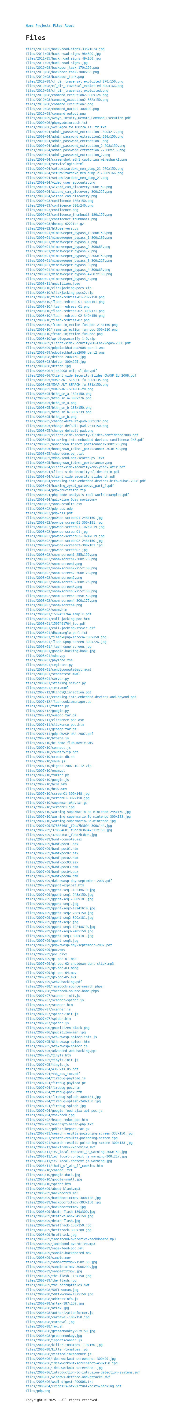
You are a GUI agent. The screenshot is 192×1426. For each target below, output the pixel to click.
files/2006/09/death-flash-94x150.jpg (59, 1216)
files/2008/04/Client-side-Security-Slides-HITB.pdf (72, 472)
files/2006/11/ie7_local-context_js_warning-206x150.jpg (76, 1152)
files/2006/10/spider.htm (48, 1184)
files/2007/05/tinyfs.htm (48, 1055)
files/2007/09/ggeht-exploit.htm (55, 885)
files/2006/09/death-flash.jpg (53, 1221)
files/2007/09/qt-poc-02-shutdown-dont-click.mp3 (70, 963)
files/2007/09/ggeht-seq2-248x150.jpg (59, 913)
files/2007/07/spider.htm (48, 1019)
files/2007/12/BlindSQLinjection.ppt (58, 692)
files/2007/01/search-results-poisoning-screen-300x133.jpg (79, 1143)
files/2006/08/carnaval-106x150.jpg (57, 1317)
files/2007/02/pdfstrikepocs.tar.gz (57, 1129)
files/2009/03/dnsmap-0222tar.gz (55, 224)
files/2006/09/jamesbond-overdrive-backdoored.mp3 (71, 1239)
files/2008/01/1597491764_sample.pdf (58, 614)
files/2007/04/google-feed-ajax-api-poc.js (64, 1110)
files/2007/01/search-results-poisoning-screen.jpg (72, 1138)
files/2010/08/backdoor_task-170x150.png (62, 67)
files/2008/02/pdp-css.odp (49, 509)
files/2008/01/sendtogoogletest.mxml (58, 669)
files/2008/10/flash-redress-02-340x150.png (65, 316)
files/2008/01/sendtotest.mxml (53, 674)
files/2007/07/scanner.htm (49, 1005)
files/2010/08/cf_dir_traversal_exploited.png (67, 90)
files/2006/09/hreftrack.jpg (51, 1235)
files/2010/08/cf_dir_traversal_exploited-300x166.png (74, 86)
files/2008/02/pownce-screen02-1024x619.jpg (65, 536)
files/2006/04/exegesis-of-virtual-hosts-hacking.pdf (73, 1386)
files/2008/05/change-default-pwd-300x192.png (67, 421)
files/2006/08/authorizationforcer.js (59, 1313)
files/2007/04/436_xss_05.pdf (52, 1069)
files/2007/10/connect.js (48, 747)
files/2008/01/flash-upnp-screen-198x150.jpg (66, 637)
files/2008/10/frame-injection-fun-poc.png (64, 334)
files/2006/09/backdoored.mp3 (52, 1193)
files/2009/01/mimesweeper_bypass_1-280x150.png (69, 233)
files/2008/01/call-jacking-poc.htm (57, 619)
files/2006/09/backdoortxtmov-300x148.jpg (63, 1198)
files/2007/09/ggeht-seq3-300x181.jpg (59, 936)
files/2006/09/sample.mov (48, 1258)
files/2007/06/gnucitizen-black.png (57, 1028)
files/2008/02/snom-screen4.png (54, 605)
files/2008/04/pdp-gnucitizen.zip (56, 490)
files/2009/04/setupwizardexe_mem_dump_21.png (67, 178)
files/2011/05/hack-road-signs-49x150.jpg (63, 58)
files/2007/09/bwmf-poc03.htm (52, 867)
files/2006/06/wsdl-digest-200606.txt (59, 1382)
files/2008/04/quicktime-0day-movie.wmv (61, 499)
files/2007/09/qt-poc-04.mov (51, 973)
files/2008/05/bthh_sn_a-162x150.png (58, 394)
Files (57, 25)
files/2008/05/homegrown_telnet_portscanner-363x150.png (76, 449)
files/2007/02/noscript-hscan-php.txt (59, 1124)
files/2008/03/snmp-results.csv (54, 504)
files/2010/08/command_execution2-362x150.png (67, 100)
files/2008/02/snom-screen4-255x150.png (61, 596)
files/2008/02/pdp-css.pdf (49, 513)
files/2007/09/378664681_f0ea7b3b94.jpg (61, 835)
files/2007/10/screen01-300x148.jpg (57, 793)
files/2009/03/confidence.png (52, 210)
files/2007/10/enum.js (45, 761)
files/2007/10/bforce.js (47, 738)
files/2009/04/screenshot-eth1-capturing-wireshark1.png (76, 159)
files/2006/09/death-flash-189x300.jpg (60, 1212)
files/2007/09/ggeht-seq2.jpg (52, 922)
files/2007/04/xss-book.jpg (50, 1115)
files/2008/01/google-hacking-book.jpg (60, 651)
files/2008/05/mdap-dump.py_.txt (55, 453)
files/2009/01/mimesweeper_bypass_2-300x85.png (68, 247)
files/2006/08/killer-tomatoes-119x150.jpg (64, 1345)
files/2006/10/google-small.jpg (54, 1179)
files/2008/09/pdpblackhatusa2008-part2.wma (65, 352)
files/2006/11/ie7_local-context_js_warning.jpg (69, 1161)
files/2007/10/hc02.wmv (46, 789)
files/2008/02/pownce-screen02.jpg (57, 550)
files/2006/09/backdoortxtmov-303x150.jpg (63, 1202)
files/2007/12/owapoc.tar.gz (51, 715)
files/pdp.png (38, 1391)
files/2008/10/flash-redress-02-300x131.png (65, 311)
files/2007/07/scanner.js (48, 1009)
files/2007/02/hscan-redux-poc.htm (57, 1120)
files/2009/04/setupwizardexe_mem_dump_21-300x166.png (74, 173)
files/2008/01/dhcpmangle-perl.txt (57, 633)
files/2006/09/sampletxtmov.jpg (54, 1271)
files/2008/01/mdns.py (45, 656)
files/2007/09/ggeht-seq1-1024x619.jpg (60, 890)
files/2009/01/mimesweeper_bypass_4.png (61, 279)
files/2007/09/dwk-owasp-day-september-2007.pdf (69, 881)
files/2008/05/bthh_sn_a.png (51, 403)
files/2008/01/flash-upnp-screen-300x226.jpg (66, 642)
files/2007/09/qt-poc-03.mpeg (52, 968)
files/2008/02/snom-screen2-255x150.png (61, 568)
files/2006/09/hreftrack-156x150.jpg (58, 1225)
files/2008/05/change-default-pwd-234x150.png (67, 426)
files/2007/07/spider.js (47, 1023)
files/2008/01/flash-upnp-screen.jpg (58, 646)
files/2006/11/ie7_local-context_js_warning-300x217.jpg (76, 1156)
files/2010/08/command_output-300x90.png (62, 109)
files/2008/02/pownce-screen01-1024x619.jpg (65, 527)
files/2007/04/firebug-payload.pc (56, 1083)
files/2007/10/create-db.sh (50, 757)
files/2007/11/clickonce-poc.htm (55, 724)
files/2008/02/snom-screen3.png (54, 587)
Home (29, 25)
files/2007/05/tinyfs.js (47, 1065)
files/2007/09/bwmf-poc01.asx (52, 844)
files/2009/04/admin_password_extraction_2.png (68, 155)
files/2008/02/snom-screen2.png (54, 577)
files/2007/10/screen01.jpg (50, 807)
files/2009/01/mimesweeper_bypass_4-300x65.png (68, 270)
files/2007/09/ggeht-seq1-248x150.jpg (59, 894)
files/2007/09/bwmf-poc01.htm (52, 849)
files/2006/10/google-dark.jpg (53, 1175)
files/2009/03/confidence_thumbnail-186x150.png (69, 214)
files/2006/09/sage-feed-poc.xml (55, 1248)
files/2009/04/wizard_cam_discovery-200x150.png (69, 187)
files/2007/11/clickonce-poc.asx (55, 720)
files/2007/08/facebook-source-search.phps (64, 986)
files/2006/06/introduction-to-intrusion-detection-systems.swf (83, 1372)
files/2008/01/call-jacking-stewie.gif (60, 628)
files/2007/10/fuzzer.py (47, 775)
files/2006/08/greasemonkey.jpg (54, 1336)
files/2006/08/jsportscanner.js (54, 1340)
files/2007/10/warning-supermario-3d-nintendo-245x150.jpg (78, 812)
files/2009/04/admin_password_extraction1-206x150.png (74, 136)
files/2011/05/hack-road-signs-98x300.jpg (63, 54)
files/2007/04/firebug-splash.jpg (56, 1106)
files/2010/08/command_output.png (56, 113)
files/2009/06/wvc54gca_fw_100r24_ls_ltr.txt (66, 127)
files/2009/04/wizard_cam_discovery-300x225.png (69, 191)
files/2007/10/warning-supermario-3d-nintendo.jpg (71, 821)
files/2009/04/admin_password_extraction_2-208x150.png (75, 146)
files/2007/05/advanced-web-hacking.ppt (61, 1051)
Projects (43, 25)
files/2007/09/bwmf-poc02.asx (52, 853)
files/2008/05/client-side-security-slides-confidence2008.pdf (82, 435)
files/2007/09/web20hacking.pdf (54, 982)
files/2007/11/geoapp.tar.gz (51, 729)
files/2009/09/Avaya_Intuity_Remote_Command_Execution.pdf (78, 118)
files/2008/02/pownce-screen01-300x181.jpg (64, 522)
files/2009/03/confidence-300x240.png (59, 205)
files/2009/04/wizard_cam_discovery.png (61, 196)
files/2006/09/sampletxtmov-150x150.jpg (61, 1262)
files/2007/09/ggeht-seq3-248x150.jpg (59, 931)
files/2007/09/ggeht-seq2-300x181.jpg (59, 917)
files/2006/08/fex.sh (44, 1326)
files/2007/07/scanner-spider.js (55, 1000)
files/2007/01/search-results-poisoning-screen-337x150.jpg (79, 1133)
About (69, 25)
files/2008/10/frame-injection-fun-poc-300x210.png (72, 329)
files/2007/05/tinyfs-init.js (52, 1060)
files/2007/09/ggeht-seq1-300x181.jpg (59, 899)
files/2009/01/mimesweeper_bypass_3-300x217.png (69, 260)
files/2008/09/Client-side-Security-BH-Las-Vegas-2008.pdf (78, 343)
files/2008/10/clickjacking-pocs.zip (58, 288)
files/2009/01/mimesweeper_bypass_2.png (61, 251)
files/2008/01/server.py (47, 679)
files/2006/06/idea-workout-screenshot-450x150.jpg (72, 1363)
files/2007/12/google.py (47, 711)
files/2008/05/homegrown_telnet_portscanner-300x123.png (76, 444)
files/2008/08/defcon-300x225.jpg (56, 361)
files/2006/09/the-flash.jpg (51, 1280)
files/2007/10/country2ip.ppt (52, 752)
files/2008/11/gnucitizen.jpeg (53, 283)
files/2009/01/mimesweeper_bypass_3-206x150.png (69, 256)
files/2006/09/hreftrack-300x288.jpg (58, 1230)
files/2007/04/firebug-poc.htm (53, 1087)
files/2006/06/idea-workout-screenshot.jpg (64, 1368)
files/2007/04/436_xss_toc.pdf (53, 1074)
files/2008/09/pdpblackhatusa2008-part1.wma (65, 348)
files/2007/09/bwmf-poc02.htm (52, 858)
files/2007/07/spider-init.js (52, 1014)
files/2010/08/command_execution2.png (59, 104)
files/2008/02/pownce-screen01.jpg (57, 531)
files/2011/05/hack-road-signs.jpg (57, 63)
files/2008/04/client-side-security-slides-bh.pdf (71, 476)
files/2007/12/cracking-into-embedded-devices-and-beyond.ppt (81, 697)
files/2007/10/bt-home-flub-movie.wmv (59, 743)
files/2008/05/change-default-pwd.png (59, 430)
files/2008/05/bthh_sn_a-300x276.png (58, 398)
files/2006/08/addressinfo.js (52, 1299)
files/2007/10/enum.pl (45, 770)
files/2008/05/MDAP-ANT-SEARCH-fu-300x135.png (67, 380)
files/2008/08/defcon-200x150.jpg (56, 357)
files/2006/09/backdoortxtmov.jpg (56, 1207)
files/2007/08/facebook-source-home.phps (62, 991)
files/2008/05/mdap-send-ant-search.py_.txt (65, 458)
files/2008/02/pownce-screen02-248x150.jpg (64, 541)
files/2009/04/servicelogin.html (55, 164)
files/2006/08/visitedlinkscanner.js (58, 1354)
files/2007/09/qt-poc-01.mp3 (51, 959)
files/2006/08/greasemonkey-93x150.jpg (60, 1331)
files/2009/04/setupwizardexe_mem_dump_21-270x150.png (74, 168)
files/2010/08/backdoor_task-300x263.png (62, 72)
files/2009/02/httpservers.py (52, 228)
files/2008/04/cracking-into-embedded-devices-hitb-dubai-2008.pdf (86, 481)
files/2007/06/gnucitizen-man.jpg (56, 1032)
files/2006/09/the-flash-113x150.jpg (58, 1276)
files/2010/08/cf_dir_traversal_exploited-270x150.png (74, 81)
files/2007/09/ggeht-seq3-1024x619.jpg (60, 927)
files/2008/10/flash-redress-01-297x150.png (65, 297)
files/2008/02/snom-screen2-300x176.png (61, 573)
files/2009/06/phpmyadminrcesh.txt (57, 123)
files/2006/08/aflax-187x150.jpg (55, 1303)
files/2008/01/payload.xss (49, 660)
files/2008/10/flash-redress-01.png (57, 306)
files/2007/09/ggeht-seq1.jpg (52, 904)
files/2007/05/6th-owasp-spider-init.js (61, 1037)
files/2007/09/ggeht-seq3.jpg (52, 940)
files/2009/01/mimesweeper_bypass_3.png (61, 265)
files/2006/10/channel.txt (49, 1170)
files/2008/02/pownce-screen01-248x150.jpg (64, 518)
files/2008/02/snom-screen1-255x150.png (61, 554)
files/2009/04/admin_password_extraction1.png (67, 141)
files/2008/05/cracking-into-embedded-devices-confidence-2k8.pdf (85, 440)
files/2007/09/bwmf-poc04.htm (52, 876)
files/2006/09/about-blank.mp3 (53, 1189)
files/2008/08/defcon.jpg (48, 366)
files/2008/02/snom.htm (46, 610)
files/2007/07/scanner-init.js (53, 996)
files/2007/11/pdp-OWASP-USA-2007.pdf (59, 734)
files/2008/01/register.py (49, 665)
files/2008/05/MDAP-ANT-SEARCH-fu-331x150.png (67, 384)
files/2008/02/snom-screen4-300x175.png (61, 600)
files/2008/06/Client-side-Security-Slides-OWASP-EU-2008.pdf (81, 375)
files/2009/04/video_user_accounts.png (60, 182)
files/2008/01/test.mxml (47, 688)
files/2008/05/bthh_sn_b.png (51, 417)
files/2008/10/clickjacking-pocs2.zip (59, 293)
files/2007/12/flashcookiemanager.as (58, 702)
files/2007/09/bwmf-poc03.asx (52, 862)
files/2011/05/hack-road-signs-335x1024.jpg (65, 49)
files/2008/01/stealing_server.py (56, 683)
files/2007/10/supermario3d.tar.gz (57, 803)
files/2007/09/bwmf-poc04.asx (52, 872)
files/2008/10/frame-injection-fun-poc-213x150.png (72, 325)
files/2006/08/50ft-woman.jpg (52, 1290)
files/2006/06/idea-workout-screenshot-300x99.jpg (71, 1359)
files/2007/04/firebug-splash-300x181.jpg (63, 1097)
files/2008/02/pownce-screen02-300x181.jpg (64, 545)
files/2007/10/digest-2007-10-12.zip (58, 766)
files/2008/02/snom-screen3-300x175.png (61, 582)
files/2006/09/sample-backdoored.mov (58, 1253)
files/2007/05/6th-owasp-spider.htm (57, 1042)
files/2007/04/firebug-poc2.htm (54, 1092)
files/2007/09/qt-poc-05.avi (51, 977)
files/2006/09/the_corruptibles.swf (57, 1285)
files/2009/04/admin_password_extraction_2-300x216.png (75, 150)
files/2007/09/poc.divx (46, 954)
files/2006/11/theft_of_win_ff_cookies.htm (64, 1166)
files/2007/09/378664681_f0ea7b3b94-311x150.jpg (69, 830)
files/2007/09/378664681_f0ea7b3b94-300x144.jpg (69, 826)
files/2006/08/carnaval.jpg (50, 1322)
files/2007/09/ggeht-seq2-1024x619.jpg (60, 908)
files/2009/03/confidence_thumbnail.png (61, 219)
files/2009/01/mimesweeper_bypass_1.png (61, 242)
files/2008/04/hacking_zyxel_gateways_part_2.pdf (70, 486)
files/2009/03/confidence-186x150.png (59, 201)
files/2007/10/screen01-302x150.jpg (57, 798)
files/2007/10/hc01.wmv (46, 784)
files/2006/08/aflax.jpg (47, 1308)
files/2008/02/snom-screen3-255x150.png (61, 591)
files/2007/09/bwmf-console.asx (54, 839)
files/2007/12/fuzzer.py (47, 706)
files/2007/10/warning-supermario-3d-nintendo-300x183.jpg (78, 816)
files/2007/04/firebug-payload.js (56, 1078)
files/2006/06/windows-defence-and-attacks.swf (68, 1377)
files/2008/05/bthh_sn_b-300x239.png (58, 412)
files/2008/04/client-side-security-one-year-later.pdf (75, 467)
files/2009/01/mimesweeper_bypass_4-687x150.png (69, 274)
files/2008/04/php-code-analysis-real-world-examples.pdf (77, 495)
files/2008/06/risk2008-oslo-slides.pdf (61, 371)
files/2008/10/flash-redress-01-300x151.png (65, 302)
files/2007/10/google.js (47, 780)
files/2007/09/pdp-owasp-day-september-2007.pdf (69, 945)
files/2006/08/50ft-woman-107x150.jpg (59, 1294)
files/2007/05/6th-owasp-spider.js (57, 1046)
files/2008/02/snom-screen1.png (54, 564)
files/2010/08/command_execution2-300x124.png (67, 95)
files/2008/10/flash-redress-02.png (57, 320)
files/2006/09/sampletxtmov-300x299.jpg (61, 1267)
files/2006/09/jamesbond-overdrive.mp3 (60, 1244)
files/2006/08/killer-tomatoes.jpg (57, 1349)
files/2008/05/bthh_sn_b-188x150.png (58, 407)
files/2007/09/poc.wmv (45, 950)
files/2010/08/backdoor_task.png (55, 77)
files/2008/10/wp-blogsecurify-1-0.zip (60, 338)
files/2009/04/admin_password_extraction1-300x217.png (74, 132)
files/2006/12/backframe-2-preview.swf (60, 1147)
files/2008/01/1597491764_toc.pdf (56, 623)
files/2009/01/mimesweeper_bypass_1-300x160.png (69, 237)
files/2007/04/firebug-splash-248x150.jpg (63, 1101)
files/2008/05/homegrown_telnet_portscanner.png (69, 463)
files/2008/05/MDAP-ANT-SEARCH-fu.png (59, 389)
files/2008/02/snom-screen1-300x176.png (61, 559)
